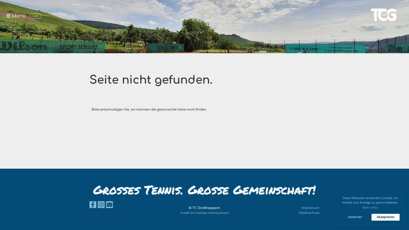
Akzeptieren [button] (386, 217)
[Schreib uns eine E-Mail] (109, 206)
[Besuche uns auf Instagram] (101, 206)
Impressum (310, 208)
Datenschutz (309, 213)
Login (35, 16)
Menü (18, 16)
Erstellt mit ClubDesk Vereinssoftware (204, 213)
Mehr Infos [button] (370, 208)
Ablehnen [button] (355, 217)
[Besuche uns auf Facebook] (92, 206)
